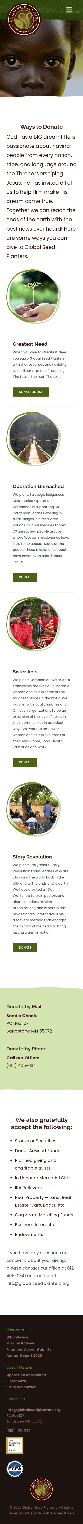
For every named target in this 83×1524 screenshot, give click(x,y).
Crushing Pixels (60, 1513)
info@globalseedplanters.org (33, 1409)
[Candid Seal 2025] (14, 1438)
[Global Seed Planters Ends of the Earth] (24, 4)
